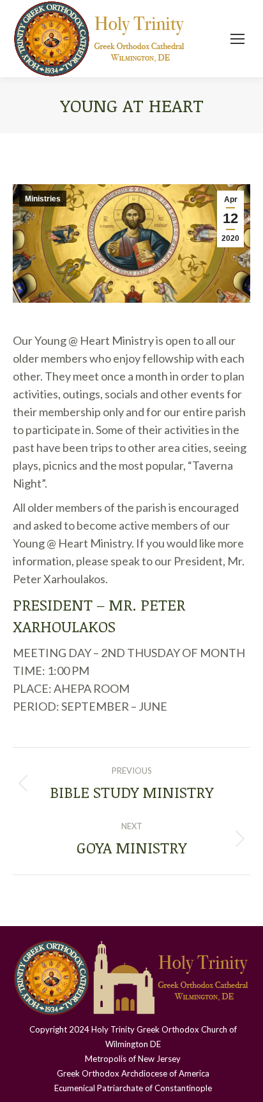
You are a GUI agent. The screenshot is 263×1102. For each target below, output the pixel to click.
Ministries (43, 198)
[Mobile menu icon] (237, 39)
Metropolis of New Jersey (133, 1059)
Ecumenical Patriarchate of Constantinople (133, 1088)
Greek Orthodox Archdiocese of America (133, 1073)
